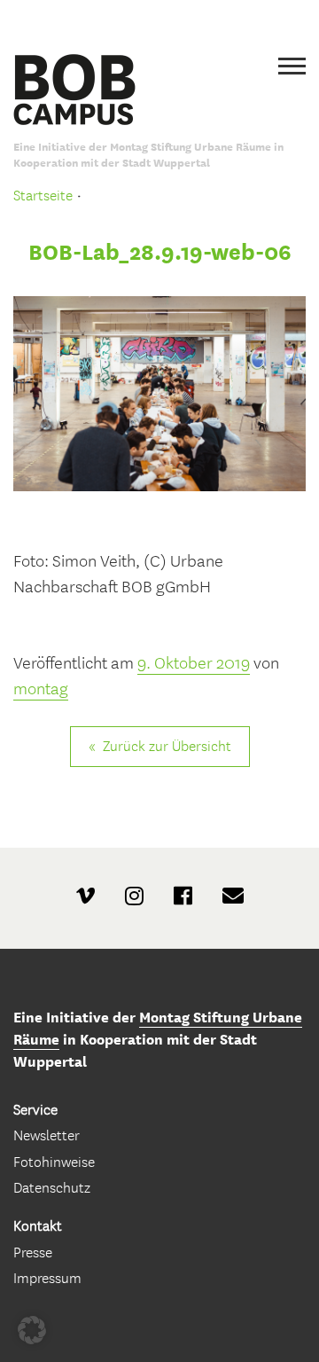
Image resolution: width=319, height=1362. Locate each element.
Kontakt (37, 1226)
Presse (32, 1252)
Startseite (43, 195)
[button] (32, 1330)
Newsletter (46, 1135)
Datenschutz (51, 1187)
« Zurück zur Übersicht (160, 746)
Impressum (47, 1278)
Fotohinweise (54, 1162)
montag (40, 689)
